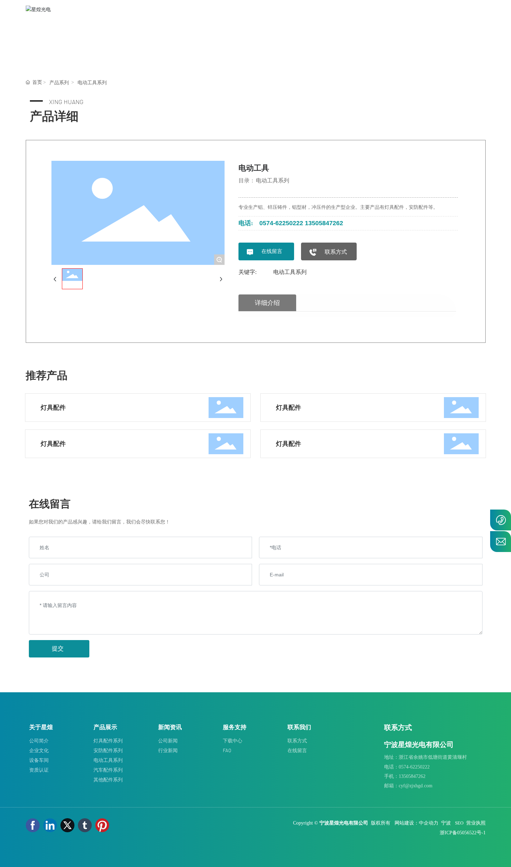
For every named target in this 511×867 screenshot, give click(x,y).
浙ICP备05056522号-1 (463, 832)
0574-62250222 (281, 223)
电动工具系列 (92, 82)
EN (478, 20)
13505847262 (324, 223)
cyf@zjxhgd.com (415, 785)
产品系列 (59, 82)
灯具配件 (53, 407)
